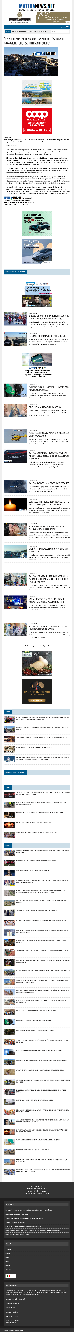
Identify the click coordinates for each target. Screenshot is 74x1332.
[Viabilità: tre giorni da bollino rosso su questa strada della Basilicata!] (15, 557)
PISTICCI (7, 1261)
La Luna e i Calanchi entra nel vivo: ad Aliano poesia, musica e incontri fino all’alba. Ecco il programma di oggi (43, 970)
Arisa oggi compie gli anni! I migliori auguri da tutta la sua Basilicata (33, 870)
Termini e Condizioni (12, 1303)
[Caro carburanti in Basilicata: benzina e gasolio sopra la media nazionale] (9, 1024)
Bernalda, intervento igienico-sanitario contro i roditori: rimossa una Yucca (35, 1030)
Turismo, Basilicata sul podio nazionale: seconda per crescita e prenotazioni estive (36, 832)
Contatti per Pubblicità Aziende (15, 1299)
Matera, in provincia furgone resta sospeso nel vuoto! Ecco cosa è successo (34, 1100)
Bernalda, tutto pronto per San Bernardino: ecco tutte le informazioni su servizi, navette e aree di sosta (29, 1210)
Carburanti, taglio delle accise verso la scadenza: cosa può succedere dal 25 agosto (24, 1218)
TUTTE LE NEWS (9, 1270)
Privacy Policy (10, 1308)
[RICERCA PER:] (60, 31)
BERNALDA (8, 1253)
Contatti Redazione (12, 1312)
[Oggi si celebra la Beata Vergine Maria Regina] (15, 416)
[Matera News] (37, 7)
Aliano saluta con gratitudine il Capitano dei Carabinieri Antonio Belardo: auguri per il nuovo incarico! (41, 1060)
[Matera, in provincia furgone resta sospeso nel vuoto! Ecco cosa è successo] (9, 1104)
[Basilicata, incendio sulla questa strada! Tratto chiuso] (15, 492)
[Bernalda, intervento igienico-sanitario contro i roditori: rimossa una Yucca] (9, 1034)
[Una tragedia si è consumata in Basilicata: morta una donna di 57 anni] (9, 827)
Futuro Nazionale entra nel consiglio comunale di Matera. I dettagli (32, 1150)
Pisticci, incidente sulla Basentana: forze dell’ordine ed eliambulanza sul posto (23, 1226)
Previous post (31, 646)
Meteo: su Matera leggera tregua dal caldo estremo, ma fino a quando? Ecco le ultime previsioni (39, 1050)
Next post (43, 646)
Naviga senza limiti (12, 1316)
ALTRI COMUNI (8, 1249)
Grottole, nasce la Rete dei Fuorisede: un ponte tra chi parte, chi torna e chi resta (36, 1010)
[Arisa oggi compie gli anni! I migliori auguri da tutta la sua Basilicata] (9, 875)
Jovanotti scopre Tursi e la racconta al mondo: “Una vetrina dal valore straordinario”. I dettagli (40, 1070)
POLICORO (8, 1265)
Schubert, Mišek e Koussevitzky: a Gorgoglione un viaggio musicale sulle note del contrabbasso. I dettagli (41, 737)
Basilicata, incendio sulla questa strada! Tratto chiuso (49, 483)
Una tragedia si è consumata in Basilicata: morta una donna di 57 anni (33, 822)
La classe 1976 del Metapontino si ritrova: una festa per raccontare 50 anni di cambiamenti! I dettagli (41, 920)
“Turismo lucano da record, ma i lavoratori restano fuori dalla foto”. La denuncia (36, 910)
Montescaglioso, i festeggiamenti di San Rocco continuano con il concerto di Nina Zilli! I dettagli (39, 813)
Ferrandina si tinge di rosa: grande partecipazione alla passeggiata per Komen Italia (36, 860)
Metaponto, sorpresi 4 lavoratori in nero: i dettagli (47, 336)
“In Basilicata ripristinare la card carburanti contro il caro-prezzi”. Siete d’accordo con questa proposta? (42, 950)
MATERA (7, 1257)
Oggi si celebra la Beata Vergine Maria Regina (45, 407)
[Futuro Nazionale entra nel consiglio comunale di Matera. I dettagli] (9, 1154)
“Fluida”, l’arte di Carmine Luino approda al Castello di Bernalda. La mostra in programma (38, 1140)
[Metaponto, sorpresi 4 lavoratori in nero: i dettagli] (15, 344)
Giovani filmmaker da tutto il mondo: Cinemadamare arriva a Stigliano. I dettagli (36, 747)
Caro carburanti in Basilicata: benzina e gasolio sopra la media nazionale (34, 1020)
